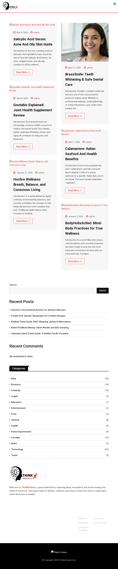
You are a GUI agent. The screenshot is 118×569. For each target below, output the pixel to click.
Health (14, 425)
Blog (13, 378)
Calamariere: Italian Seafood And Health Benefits (81, 154)
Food (13, 414)
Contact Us (99, 518)
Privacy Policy (100, 522)
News (14, 443)
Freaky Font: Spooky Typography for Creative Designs (38, 316)
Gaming (15, 420)
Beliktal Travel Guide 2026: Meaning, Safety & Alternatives (41, 321)
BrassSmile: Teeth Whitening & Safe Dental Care (84, 79)
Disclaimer (83, 522)
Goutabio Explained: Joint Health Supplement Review (32, 110)
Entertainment (18, 408)
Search (13, 285)
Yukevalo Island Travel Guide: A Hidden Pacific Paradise (40, 333)
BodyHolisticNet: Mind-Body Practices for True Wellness (84, 228)
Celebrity (15, 390)
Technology (17, 449)
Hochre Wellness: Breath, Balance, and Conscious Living (29, 184)
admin (37, 32)
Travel (14, 455)
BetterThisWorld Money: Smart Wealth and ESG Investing (40, 327)
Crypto (14, 396)
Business (16, 384)
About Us (83, 518)
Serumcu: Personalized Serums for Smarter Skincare (38, 310)
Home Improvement (21, 431)
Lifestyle (15, 437)
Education (16, 402)
